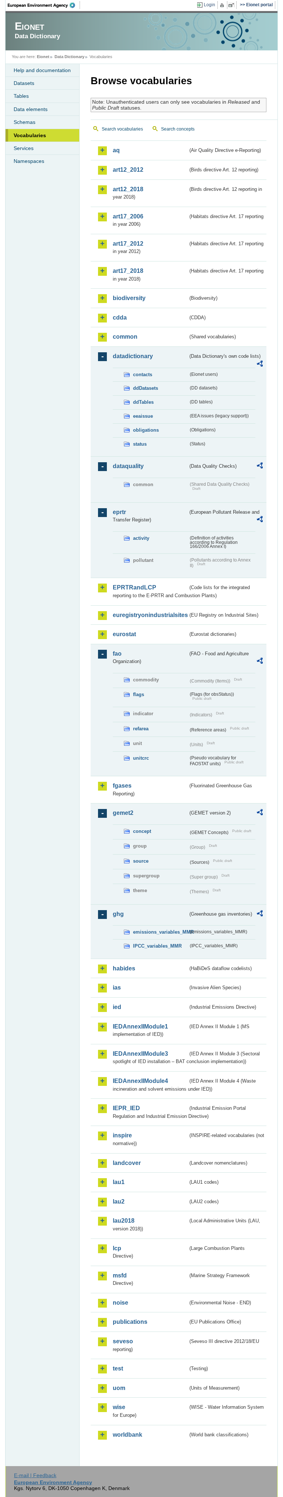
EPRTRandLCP (134, 587)
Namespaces (29, 161)
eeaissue (143, 416)
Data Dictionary (69, 56)
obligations (146, 430)
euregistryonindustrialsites (150, 615)
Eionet (43, 56)
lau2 (119, 1201)
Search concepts (178, 129)
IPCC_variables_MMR (157, 946)
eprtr (119, 512)
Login (209, 5)
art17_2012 (128, 243)
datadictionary (133, 356)
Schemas (24, 122)
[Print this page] (223, 5)
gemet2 (123, 813)
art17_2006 (128, 216)
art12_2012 (128, 170)
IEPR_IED (126, 1108)
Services (24, 148)
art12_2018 (128, 189)
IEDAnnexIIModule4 (140, 1081)
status (140, 444)
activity (141, 538)
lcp (117, 1248)
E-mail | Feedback (35, 1475)
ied (117, 1007)
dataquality (128, 466)
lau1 (119, 1182)
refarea (141, 728)
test (118, 1368)
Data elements (31, 109)
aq (116, 150)
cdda (120, 317)
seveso (123, 1341)
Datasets (24, 83)
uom (119, 1388)
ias (117, 987)
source (141, 861)
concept (142, 831)
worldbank (127, 1435)
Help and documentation (42, 70)
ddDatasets (145, 388)
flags (138, 694)
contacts (142, 374)
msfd (120, 1275)
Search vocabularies (122, 129)
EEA (44, 5)
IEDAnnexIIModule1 (140, 1026)
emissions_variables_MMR (160, 932)
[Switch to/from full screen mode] (232, 5)
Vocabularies (30, 135)
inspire (122, 1135)
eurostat (124, 634)
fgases (122, 786)
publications (130, 1322)
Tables (21, 96)
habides (124, 968)
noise (120, 1303)
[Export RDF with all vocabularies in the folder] (260, 364)
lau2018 (123, 1221)
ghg (118, 914)
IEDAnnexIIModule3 (140, 1054)
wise (119, 1407)
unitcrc (141, 758)
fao (117, 654)
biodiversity (129, 298)
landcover (127, 1163)
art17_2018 (128, 271)
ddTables (143, 402)
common (125, 337)
